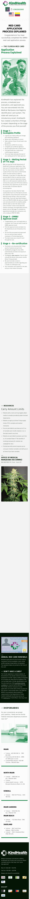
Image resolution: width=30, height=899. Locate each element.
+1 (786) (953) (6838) (18, 9)
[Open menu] (7, 9)
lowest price (6, 698)
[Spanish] (17, 14)
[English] (11, 14)
